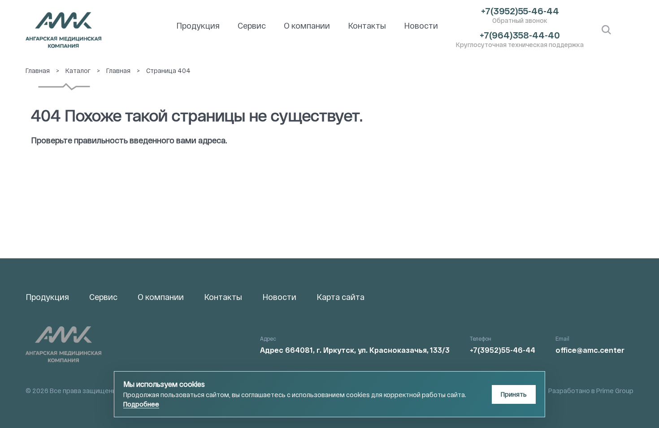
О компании (307, 25)
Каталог (78, 70)
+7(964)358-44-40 (520, 35)
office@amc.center (589, 350)
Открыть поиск (606, 30)
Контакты (367, 25)
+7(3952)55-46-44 (520, 11)
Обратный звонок (519, 20)
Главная (38, 70)
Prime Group (614, 390)
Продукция (198, 25)
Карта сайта (340, 297)
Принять (514, 394)
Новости (421, 25)
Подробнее (141, 404)
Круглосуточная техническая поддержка (520, 44)
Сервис (252, 25)
